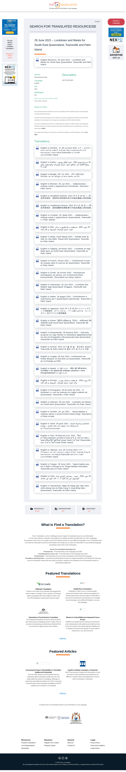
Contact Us (71, 745)
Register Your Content (51, 743)
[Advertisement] (10, 115)
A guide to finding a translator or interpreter (83, 670)
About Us (70, 743)
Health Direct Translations (83, 589)
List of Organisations (28, 745)
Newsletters (25, 748)
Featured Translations (28, 743)
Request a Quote (49, 745)
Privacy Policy (95, 743)
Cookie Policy (95, 748)
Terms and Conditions (97, 745)
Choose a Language (116, 22)
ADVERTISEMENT (11, 20)
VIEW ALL (63, 638)
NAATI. (43, 128)
